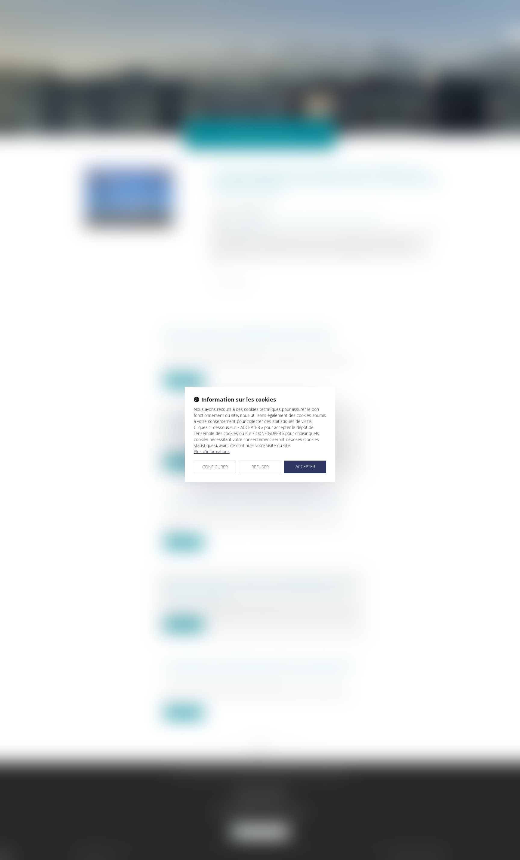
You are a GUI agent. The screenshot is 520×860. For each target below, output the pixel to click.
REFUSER (260, 467)
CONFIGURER (215, 467)
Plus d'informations (212, 451)
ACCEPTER (305, 466)
